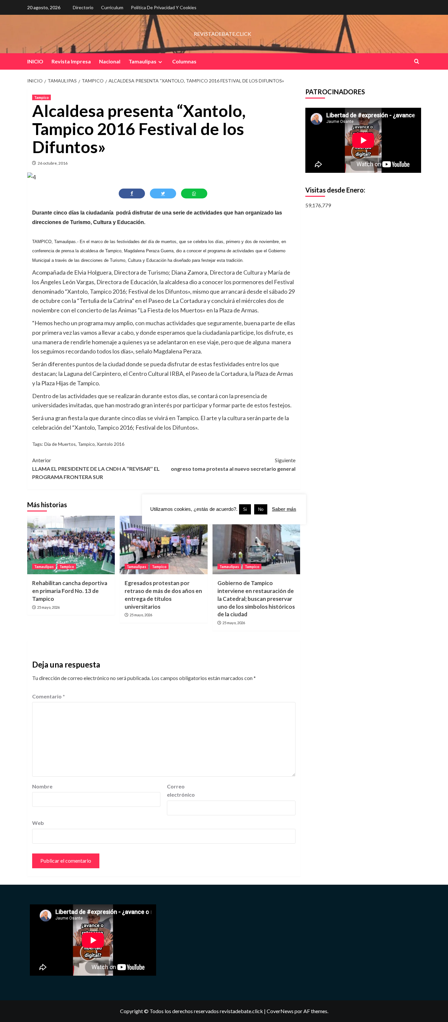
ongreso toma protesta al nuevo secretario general (233, 464)
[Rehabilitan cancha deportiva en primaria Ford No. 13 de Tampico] (71, 545)
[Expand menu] (160, 62)
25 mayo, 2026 (48, 607)
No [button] (260, 509)
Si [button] (245, 509)
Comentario (48, 696)
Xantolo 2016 (110, 444)
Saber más (284, 509)
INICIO (35, 61)
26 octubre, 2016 (53, 163)
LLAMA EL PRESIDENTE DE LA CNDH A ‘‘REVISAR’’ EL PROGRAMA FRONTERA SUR (96, 468)
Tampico (41, 97)
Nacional (109, 61)
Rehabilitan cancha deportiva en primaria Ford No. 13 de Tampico (69, 590)
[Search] (417, 61)
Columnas (184, 61)
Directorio (83, 7)
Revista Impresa (71, 61)
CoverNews (280, 1011)
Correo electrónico (181, 790)
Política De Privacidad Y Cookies (163, 7)
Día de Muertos (60, 444)
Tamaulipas (142, 61)
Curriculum (112, 7)
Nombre (42, 786)
